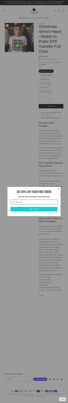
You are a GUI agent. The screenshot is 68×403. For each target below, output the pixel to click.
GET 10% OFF (34, 209)
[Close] (58, 189)
